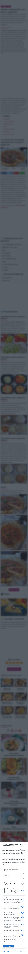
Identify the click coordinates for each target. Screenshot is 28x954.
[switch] (22, 873)
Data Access (14, 951)
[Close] (25, 844)
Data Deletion (6, 951)
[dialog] (14, 898)
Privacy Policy (22, 951)
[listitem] (14, 870)
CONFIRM (8, 946)
